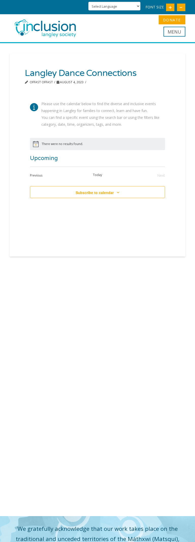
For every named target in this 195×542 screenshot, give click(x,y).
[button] (174, 32)
